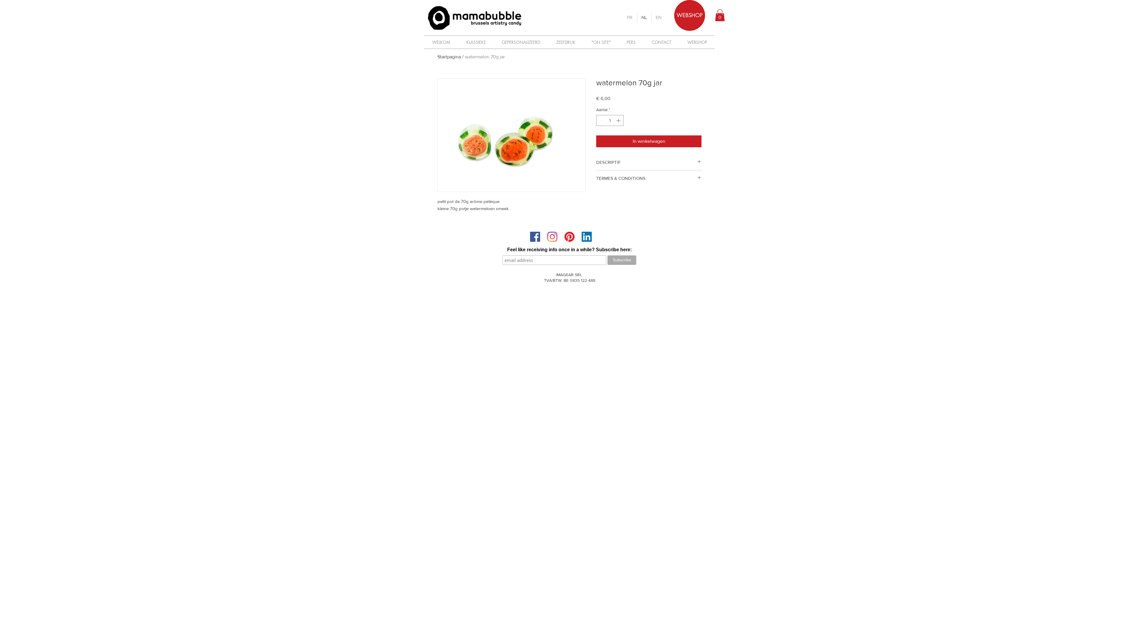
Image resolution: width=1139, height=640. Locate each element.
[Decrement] (601, 120)
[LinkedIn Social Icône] (587, 237)
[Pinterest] (569, 237)
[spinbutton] (610, 120)
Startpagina (449, 56)
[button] (720, 15)
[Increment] (619, 120)
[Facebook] (535, 237)
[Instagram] (552, 237)
